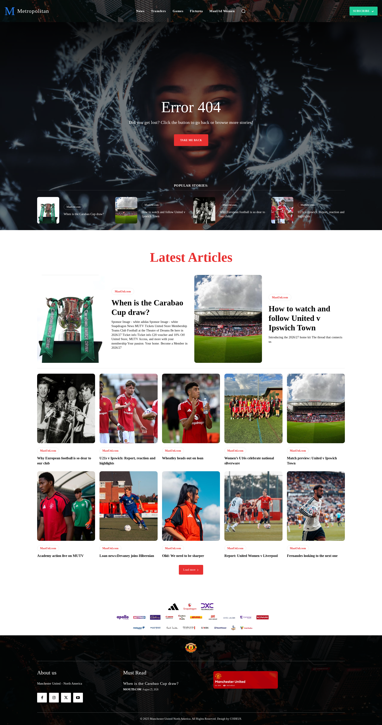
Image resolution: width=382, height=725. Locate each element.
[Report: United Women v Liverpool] (253, 506)
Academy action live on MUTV (60, 556)
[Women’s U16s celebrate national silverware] (253, 408)
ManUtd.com (73, 206)
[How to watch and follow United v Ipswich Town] (126, 210)
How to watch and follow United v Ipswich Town (299, 318)
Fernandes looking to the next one (312, 556)
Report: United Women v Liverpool (251, 556)
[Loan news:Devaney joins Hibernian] (128, 506)
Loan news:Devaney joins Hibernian (126, 556)
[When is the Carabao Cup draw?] (48, 210)
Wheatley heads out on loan (182, 458)
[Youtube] (78, 697)
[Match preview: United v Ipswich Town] (316, 408)
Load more (189, 569)
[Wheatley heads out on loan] (191, 408)
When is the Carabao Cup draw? (84, 214)
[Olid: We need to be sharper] (191, 506)
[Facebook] (42, 697)
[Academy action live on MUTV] (66, 506)
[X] (66, 697)
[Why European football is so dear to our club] (204, 210)
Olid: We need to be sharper (183, 556)
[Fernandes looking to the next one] (316, 506)
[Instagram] (54, 697)
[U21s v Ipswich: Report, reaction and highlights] (282, 210)
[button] (243, 11)
